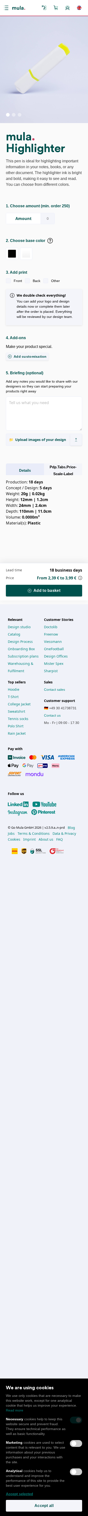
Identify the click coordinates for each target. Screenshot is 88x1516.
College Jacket (19, 704)
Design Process (20, 641)
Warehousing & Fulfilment (21, 667)
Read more (14, 1410)
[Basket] (56, 8)
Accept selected (19, 1494)
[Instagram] (19, 812)
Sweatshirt (16, 711)
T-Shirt (13, 696)
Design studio (19, 627)
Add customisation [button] (30, 356)
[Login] (67, 8)
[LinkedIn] (20, 804)
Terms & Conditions (34, 834)
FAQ (59, 839)
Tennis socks (18, 718)
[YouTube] (46, 804)
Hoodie (13, 689)
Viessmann (53, 641)
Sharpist (51, 671)
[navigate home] (18, 7)
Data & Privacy (64, 834)
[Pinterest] (45, 812)
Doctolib (50, 627)
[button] (7, 8)
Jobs (11, 834)
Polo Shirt (15, 726)
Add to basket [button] (46, 590)
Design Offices (56, 656)
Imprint (29, 839)
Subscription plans (23, 656)
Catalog (14, 634)
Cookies (14, 839)
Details (25, 470)
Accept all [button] (44, 1506)
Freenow (51, 634)
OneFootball (54, 649)
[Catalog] (44, 8)
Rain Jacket (17, 733)
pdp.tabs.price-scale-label (63, 470)
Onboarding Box (21, 649)
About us (46, 839)
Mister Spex (53, 663)
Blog (71, 828)
